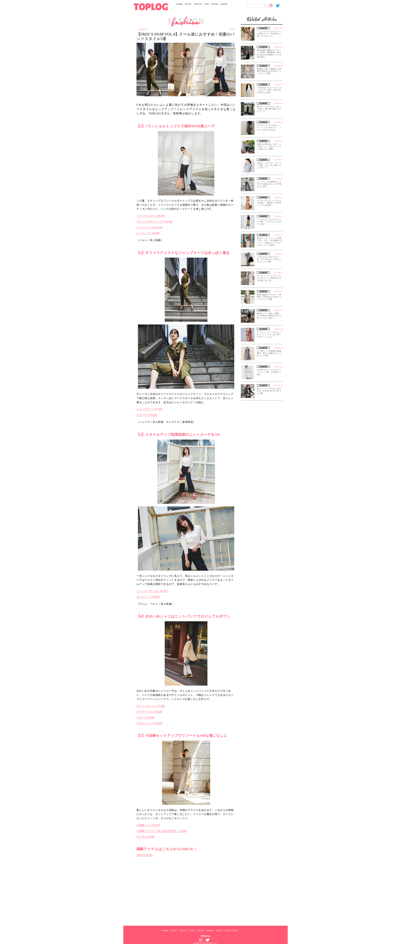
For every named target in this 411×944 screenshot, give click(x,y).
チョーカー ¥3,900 (146, 415)
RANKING (224, 4)
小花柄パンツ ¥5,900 (148, 825)
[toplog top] (151, 6)
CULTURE (214, 4)
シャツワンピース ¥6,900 (150, 215)
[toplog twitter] (279, 5)
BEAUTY (188, 4)
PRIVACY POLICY (231, 930)
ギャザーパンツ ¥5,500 (149, 711)
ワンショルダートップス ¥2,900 (154, 221)
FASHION (179, 4)
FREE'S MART (144, 855)
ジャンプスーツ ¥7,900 (149, 409)
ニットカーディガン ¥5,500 (151, 591)
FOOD (206, 4)
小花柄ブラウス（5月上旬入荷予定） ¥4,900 (161, 831)
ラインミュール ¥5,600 (149, 227)
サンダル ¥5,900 (145, 836)
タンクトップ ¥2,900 (148, 596)
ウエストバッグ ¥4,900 (149, 723)
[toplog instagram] (272, 5)
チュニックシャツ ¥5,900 (150, 706)
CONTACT (219, 930)
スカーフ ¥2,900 (145, 717)
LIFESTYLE (198, 4)
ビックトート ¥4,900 (148, 233)
